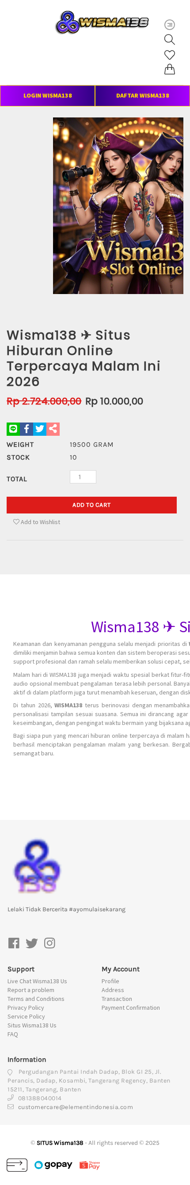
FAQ (13, 1034)
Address (113, 990)
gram (92, 444)
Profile (110, 981)
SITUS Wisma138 (60, 1143)
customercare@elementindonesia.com (75, 1107)
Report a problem (31, 990)
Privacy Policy (26, 1007)
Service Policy (26, 1016)
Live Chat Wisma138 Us (37, 981)
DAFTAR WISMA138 (142, 95)
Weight (20, 444)
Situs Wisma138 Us (32, 1025)
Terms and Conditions (36, 999)
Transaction (117, 999)
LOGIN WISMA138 (47, 95)
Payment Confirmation (131, 1007)
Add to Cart (91, 505)
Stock (18, 457)
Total (17, 479)
